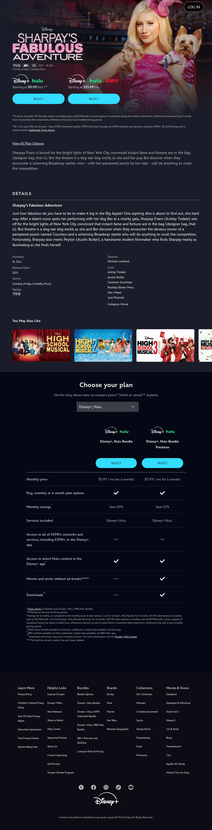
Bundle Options (85, 694)
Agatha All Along (175, 763)
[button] (61, 688)
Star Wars (112, 720)
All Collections (144, 694)
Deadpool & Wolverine (178, 703)
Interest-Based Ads (28, 746)
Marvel (110, 711)
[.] (81, 787)
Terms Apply (34, 608)
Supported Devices (57, 737)
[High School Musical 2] (103, 345)
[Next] (205, 345)
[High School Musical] (41, 345)
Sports (139, 720)
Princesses (141, 755)
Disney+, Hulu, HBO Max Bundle (90, 727)
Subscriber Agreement (29, 729)
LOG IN (194, 7)
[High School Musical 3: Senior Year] (165, 345)
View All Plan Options (28, 143)
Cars (168, 755)
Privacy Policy (25, 694)
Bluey (169, 737)
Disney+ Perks (54, 703)
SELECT (38, 98)
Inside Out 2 (172, 711)
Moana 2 (170, 720)
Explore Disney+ (56, 694)
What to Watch (55, 720)
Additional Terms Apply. (42, 130)
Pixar (109, 703)
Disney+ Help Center (126, 636)
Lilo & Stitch (172, 729)
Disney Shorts (143, 729)
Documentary (143, 737)
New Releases (54, 711)
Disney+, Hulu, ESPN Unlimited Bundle (88, 714)
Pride (139, 746)
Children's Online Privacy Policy (31, 705)
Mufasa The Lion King (177, 772)
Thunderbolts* (174, 746)
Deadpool (171, 694)
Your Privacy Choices (28, 738)
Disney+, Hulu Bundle (88, 703)
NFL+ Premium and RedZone (87, 740)
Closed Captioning (57, 755)
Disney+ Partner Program (60, 772)
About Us (52, 746)
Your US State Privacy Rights (29, 718)
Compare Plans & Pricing (90, 751)
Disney (110, 694)
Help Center (53, 729)
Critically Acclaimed (147, 711)
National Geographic (118, 729)
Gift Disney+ (53, 763)
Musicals (141, 703)
